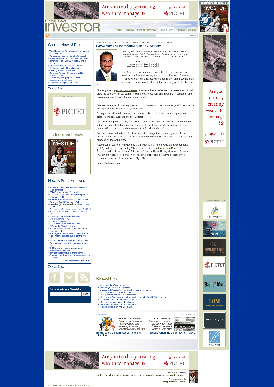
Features (130, 29)
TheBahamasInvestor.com (147, 62)
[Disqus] (145, 217)
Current (66, 45)
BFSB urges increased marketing (115, 287)
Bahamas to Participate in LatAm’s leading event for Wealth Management (133, 297)
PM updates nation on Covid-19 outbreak (67, 56)
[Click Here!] (214, 218)
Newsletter (180, 375)
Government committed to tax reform (128, 46)
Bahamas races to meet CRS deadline (117, 302)
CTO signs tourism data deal (62, 70)
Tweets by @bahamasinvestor (63, 204)
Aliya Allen (141, 158)
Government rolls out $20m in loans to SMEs (69, 199)
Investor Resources (146, 29)
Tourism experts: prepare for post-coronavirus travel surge (65, 79)
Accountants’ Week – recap (112, 285)
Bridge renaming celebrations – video (172, 332)
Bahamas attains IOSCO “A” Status (116, 292)
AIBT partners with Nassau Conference (118, 295)
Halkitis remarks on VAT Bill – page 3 (116, 307)
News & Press (166, 30)
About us (173, 382)
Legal (164, 382)
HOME (99, 43)
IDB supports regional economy (63, 82)
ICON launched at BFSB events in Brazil (118, 299)
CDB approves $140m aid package (65, 68)
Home (119, 29)
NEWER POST (104, 314)
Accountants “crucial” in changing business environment (125, 290)
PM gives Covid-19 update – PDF (64, 202)
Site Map (170, 375)
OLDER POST (187, 314)
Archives (181, 29)
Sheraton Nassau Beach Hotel (168, 148)
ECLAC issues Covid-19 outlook (63, 192)
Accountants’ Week (126, 90)
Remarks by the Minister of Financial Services (118, 334)
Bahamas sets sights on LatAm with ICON (119, 304)
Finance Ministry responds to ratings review (69, 58)
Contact (182, 382)
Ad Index (192, 29)
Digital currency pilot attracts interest (65, 65)
